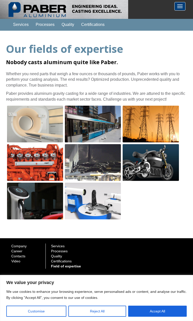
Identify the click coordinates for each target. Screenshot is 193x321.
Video (15, 261)
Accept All (157, 311)
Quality (68, 24)
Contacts (18, 256)
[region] (96, 298)
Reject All (97, 311)
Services (21, 24)
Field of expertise (66, 266)
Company (19, 246)
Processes (45, 24)
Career (16, 251)
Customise (36, 311)
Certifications (93, 24)
